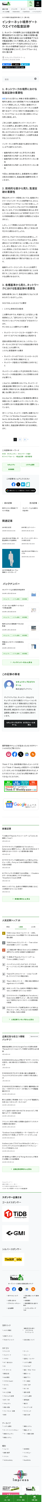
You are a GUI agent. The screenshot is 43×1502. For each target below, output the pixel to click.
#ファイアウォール (8, 456)
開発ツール (27, 1373)
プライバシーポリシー (14, 1303)
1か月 (33, 927)
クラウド (6, 1359)
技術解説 (26, 1449)
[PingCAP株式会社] (15, 1214)
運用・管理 (27, 1392)
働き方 (26, 1403)
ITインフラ (14, 9)
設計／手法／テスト (30, 1370)
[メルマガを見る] (8, 1289)
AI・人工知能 (6, 11)
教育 (5, 1415)
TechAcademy (8, 1460)
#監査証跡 (19, 456)
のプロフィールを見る (20, 723)
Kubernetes (16, 11)
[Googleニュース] (26, 754)
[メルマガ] (8, 754)
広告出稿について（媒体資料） (31, 1297)
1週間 (21, 927)
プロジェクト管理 (9, 1396)
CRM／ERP (27, 1385)
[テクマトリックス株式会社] (13, 1259)
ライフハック (27, 1411)
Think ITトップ (6, 1182)
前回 (4, 98)
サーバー (23, 9)
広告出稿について (29, 1340)
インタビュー (27, 1453)
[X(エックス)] (20, 754)
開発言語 (6, 1373)
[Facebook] (14, 754)
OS (4, 1366)
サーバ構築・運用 (29, 1434)
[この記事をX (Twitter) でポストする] (18, 484)
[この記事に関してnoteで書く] (28, 484)
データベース (7, 1370)
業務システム (28, 1426)
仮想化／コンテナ (29, 1359)
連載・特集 (5, 9)
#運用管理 (28, 456)
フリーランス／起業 (9, 1411)
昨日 (8, 927)
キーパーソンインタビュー (11, 1430)
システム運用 (28, 1396)
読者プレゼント (8, 1336)
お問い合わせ (12, 1300)
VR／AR (26, 1388)
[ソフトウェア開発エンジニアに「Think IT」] (30, 1489)
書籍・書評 (7, 1453)
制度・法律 (27, 1415)
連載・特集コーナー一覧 (8, 1184)
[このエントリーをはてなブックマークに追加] (23, 484)
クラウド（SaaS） (8, 1381)
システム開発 (28, 1362)
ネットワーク (32, 9)
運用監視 (26, 1400)
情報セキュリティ (8, 1434)
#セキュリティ (12, 454)
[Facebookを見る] (14, 1289)
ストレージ (27, 1355)
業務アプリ (27, 1377)
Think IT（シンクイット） (9, 3)
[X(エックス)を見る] (20, 1289)
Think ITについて (9, 1340)
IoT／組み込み (8, 1362)
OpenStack (26, 11)
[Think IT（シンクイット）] (16, 1278)
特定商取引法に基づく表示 (30, 1304)
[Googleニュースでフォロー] (27, 1289)
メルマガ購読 (7, 1330)
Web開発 (6, 1377)
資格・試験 (7, 1407)
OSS (5, 1388)
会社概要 (10, 1308)
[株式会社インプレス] (21, 1476)
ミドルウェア (27, 1366)
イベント (6, 1456)
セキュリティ (7, 1403)
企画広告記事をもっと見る (22, 1169)
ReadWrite (27, 1460)
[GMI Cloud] (15, 1233)
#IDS (4, 454)
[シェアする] (14, 484)
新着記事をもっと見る (22, 899)
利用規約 (27, 1300)
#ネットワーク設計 (24, 454)
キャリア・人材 (28, 1407)
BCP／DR (7, 1400)
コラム (25, 1456)
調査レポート (28, 1430)
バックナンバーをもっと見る (22, 662)
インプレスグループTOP (29, 1309)
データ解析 (27, 1381)
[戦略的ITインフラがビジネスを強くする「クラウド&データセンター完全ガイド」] (10, 1489)
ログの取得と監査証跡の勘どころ (11, 1186)
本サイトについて (13, 1296)
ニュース (6, 1449)
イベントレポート (37, 11)
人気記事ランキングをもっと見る (22, 1019)
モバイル (6, 1385)
